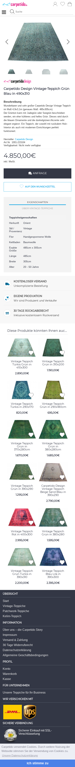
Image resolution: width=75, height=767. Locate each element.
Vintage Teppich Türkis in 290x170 (21, 405)
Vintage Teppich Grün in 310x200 (53, 363)
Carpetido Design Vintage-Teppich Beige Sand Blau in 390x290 (53, 490)
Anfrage (40, 173)
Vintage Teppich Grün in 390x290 (22, 487)
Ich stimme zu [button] (37, 763)
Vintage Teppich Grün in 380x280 (53, 533)
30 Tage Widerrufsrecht (18, 645)
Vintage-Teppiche (14, 606)
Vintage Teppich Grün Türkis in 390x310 (22, 574)
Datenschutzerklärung (17, 650)
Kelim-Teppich (12, 616)
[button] (68, 41)
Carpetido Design (24, 139)
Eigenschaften (37, 202)
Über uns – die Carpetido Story (23, 629)
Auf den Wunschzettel (40, 186)
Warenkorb (10, 673)
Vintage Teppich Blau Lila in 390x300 (53, 574)
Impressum (10, 634)
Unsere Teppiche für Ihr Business (24, 692)
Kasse (7, 678)
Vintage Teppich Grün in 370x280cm (22, 446)
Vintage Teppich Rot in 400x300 (22, 533)
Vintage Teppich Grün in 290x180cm (53, 405)
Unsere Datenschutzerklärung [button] (20, 755)
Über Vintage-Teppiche (37, 208)
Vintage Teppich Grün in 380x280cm (53, 446)
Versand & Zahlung (15, 639)
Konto (6, 668)
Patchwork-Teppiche (16, 611)
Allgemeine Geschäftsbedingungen (25, 655)
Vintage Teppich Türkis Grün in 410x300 (22, 364)
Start (6, 600)
